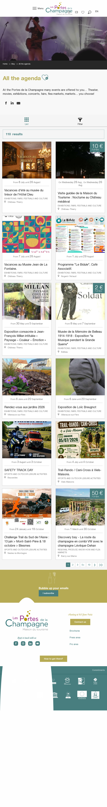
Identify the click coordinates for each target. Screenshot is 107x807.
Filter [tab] (80, 124)
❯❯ (101, 564)
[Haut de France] (67, 681)
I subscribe (48, 593)
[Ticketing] (76, 12)
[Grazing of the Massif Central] (81, 681)
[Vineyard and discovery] (68, 695)
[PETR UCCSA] (12, 695)
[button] (89, 11)
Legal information (10, 670)
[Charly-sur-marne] (26, 681)
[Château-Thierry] (40, 681)
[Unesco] (54, 695)
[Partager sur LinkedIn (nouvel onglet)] (10, 103)
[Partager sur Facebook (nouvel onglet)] (4, 103)
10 (89, 564)
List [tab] (26, 124)
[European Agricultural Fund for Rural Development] (82, 695)
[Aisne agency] (12, 681)
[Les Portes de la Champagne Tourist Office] (59, 8)
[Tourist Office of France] (95, 681)
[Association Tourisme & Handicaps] (95, 695)
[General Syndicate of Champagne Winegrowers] (40, 695)
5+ (83, 564)
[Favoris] (83, 11)
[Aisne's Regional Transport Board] (26, 695)
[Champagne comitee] (53, 681)
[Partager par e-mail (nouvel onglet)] (16, 103)
